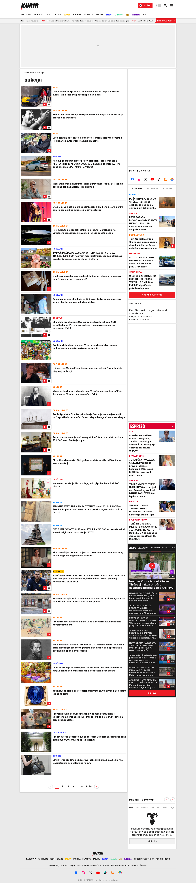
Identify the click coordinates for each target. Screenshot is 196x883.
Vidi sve (152, 693)
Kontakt (64, 865)
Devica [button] (164, 807)
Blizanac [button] (145, 807)
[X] (145, 179)
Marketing (54, 865)
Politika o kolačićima (91, 865)
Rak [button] (152, 807)
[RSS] (165, 179)
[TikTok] (158, 179)
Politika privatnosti (120, 865)
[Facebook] (132, 179)
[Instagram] (139, 179)
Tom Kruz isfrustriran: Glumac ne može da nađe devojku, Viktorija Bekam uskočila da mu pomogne (67, 21)
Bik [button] (137, 807)
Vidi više (152, 841)
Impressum (75, 865)
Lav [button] (157, 807)
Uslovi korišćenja (139, 865)
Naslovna (29, 72)
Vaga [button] (171, 807)
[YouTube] (152, 179)
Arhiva (89, 786)
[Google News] (172, 179)
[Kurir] (30, 6)
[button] (172, 799)
